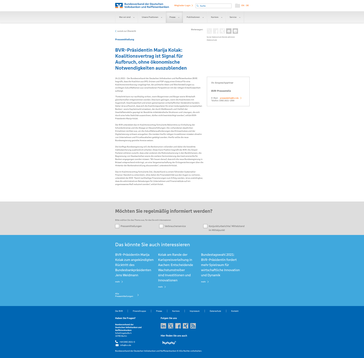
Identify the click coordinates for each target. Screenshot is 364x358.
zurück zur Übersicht (126, 31)
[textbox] (215, 6)
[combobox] (213, 6)
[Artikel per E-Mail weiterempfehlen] (228, 31)
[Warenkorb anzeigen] (238, 6)
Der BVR (119, 311)
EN (242, 5)
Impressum (195, 311)
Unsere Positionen (150, 17)
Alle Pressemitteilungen (124, 294)
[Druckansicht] (234, 31)
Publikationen (193, 17)
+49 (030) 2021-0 (127, 342)
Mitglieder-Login (182, 5)
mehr (117, 281)
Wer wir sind (125, 17)
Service (233, 17)
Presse (172, 17)
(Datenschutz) (212, 40)
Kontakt (234, 311)
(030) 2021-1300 (226, 100)
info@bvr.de (125, 345)
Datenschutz (215, 311)
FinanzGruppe (139, 311)
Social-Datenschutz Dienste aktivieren (221, 37)
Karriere (214, 17)
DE (247, 5)
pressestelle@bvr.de (229, 98)
